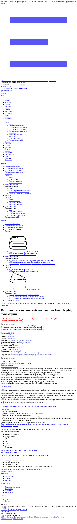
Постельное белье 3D (16, 140)
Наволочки (12, 136)
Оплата (7, 108)
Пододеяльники (14, 138)
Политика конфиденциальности (12, 519)
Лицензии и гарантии (12, 487)
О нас (7, 115)
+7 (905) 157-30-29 (20, 88)
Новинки (8, 102)
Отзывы (7, 110)
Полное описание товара (9, 367)
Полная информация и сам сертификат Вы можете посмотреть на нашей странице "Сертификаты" (34, 424)
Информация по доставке (9, 426)
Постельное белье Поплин (18, 129)
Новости (8, 117)
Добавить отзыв (6, 471)
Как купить (9, 111)
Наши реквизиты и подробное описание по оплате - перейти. (22, 469)
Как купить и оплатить (9, 452)
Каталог (7, 101)
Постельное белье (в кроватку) (19, 131)
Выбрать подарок (7, 365)
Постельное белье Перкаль (18, 127)
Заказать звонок (6, 90)
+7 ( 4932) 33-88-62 (7, 88)
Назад (11, 177)
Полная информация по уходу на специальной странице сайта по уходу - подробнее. (30, 406)
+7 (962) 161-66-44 (7, 86)
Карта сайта (9, 492)
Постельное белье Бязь (16, 126)
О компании (9, 476)
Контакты (8, 119)
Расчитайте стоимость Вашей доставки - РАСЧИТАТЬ (19, 450)
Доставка (8, 106)
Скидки (7, 104)
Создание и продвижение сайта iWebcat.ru (49, 517)
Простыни (12, 133)
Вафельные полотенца (16, 135)
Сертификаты (9, 113)
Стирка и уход (6, 386)
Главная (7, 99)
